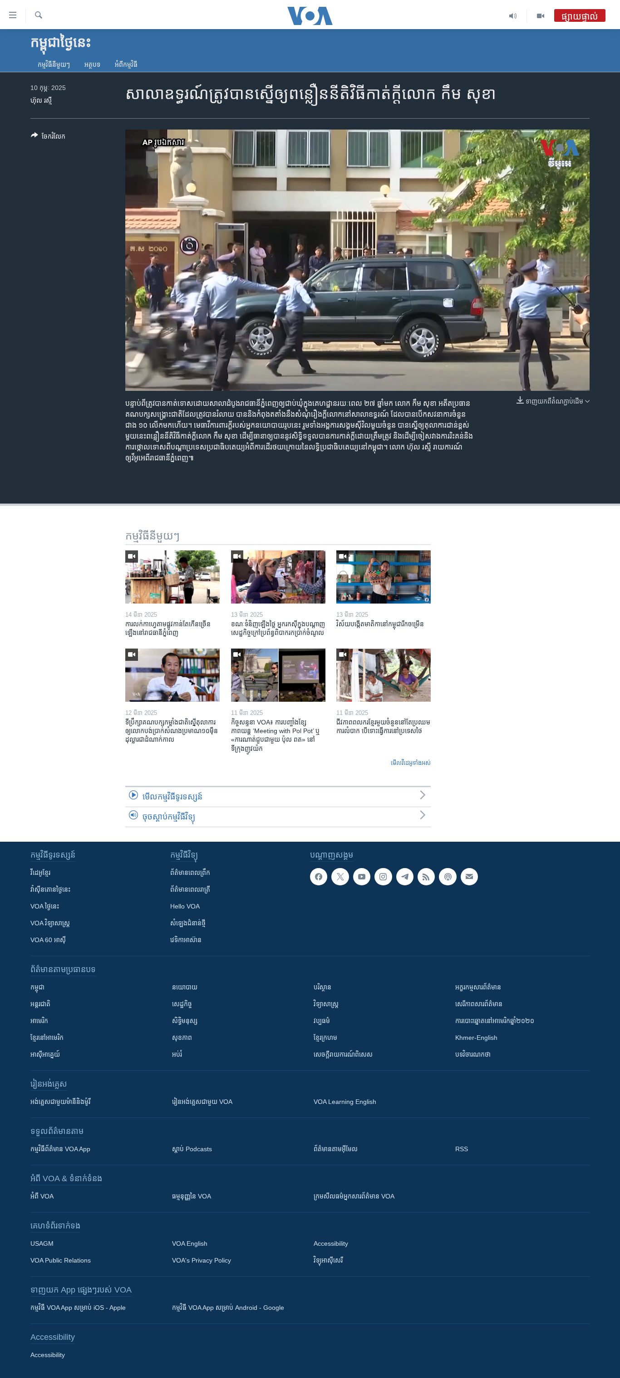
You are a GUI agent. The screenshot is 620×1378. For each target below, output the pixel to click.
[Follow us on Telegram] (404, 876)
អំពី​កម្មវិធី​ (126, 64)
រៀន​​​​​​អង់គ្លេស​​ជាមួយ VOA (202, 1101)
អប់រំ (177, 1054)
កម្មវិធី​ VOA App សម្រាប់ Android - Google (228, 1307)
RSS (461, 1149)
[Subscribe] (469, 876)
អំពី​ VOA (42, 1196)
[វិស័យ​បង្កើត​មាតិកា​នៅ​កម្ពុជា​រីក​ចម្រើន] (383, 577)
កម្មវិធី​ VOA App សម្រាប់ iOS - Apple (78, 1307)
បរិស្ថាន (322, 987)
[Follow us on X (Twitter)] (340, 876)
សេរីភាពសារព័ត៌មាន (478, 1004)
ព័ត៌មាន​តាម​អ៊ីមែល (336, 1149)
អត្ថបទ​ (92, 64)
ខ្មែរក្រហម (325, 1037)
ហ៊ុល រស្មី (41, 100)
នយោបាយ (184, 987)
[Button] (48, 138)
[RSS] (426, 876)
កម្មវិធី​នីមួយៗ (54, 64)
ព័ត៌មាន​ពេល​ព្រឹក (190, 872)
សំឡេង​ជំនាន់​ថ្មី (188, 923)
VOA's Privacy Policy (201, 1260)
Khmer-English (476, 1037)
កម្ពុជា (37, 987)
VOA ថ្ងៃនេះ (44, 906)
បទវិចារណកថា (473, 1054)
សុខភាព (182, 1037)
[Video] (540, 16)
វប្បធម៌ (322, 1020)
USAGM (42, 1243)
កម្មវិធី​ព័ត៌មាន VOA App (60, 1149)
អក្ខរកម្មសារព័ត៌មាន (478, 987)
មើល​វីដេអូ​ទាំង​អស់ (411, 762)
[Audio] (513, 16)
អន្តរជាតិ (40, 1004)
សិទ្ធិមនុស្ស (184, 1020)
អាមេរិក (39, 1020)
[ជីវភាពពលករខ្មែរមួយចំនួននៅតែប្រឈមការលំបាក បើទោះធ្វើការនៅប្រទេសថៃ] (383, 675)
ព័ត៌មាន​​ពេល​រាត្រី (190, 889)
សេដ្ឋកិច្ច (182, 1004)
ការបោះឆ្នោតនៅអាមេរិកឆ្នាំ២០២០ (494, 1020)
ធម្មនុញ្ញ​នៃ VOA (191, 1196)
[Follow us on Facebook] (318, 876)
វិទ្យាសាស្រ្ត (326, 1004)
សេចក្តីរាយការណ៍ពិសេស (343, 1054)
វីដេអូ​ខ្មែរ (40, 872)
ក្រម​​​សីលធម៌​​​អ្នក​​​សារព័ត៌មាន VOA (354, 1196)
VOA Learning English (345, 1101)
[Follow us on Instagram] (383, 876)
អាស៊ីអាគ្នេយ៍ (45, 1054)
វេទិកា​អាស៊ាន (186, 940)
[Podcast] (447, 876)
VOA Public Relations (60, 1260)
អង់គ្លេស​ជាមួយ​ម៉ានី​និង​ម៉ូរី (60, 1101)
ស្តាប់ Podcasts (192, 1149)
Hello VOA (185, 906)
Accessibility (331, 1243)
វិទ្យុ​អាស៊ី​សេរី (328, 1260)
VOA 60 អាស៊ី (48, 940)
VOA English (189, 1243)
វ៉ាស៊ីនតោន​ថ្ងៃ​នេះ (50, 889)
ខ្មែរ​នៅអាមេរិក (47, 1037)
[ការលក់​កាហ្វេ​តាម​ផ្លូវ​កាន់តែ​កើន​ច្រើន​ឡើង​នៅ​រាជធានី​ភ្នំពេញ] (172, 577)
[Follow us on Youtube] (361, 876)
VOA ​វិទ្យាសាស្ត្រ (50, 923)
